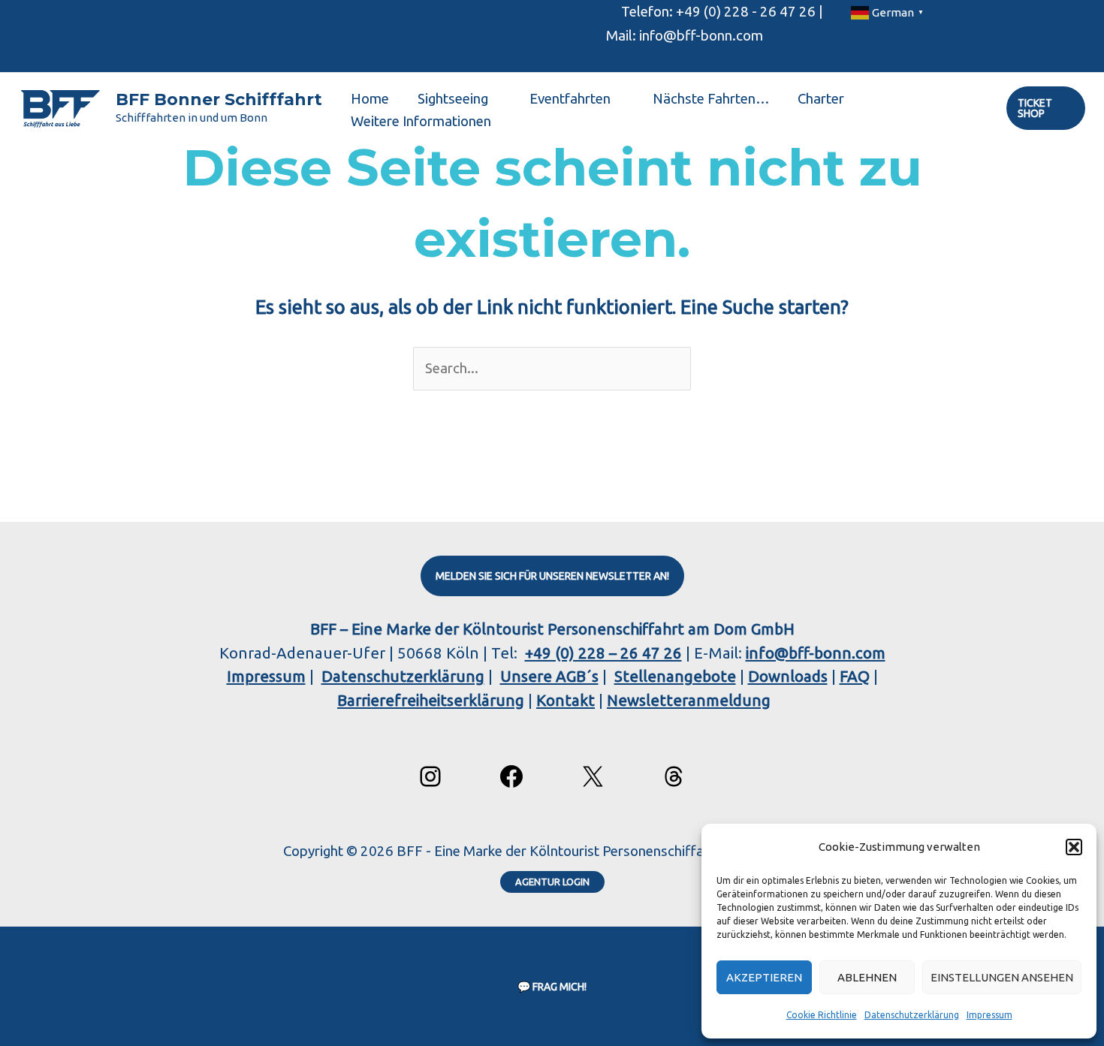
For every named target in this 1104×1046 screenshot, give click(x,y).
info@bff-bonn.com (815, 653)
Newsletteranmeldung (689, 700)
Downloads (788, 676)
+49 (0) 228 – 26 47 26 (603, 653)
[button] (1073, 847)
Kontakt (565, 700)
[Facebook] (511, 776)
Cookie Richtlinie (821, 1015)
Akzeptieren (764, 977)
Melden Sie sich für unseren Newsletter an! (552, 576)
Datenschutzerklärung (911, 1015)
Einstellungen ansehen (1002, 977)
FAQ (855, 676)
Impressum (989, 1015)
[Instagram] (430, 776)
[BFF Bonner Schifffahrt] (60, 107)
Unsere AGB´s (549, 676)
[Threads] (673, 776)
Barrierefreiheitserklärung (430, 700)
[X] (592, 776)
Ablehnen (867, 977)
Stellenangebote (675, 676)
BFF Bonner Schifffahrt (219, 99)
